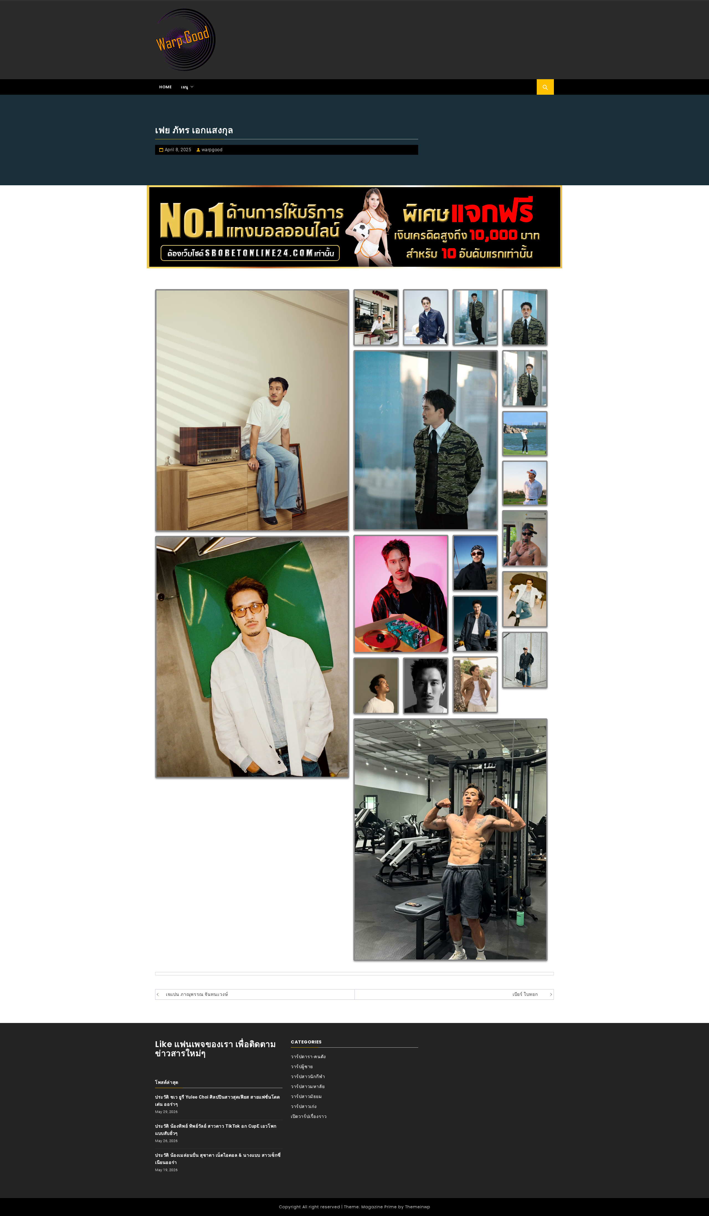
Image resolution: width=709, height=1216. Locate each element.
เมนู (184, 87)
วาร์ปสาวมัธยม (306, 1096)
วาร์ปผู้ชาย (302, 1066)
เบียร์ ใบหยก (525, 994)
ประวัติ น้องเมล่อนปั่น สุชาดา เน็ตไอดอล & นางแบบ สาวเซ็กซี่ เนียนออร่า (218, 1159)
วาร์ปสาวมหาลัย (308, 1086)
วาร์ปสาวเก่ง (304, 1106)
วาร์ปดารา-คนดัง (308, 1056)
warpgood (212, 149)
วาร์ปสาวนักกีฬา (308, 1076)
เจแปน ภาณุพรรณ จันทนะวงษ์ (197, 994)
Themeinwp (417, 1207)
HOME (165, 87)
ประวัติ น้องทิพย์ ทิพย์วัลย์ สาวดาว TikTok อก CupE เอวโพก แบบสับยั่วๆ (216, 1130)
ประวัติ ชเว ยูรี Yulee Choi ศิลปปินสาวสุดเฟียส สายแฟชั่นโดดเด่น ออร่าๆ (217, 1100)
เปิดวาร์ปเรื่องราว (309, 1116)
